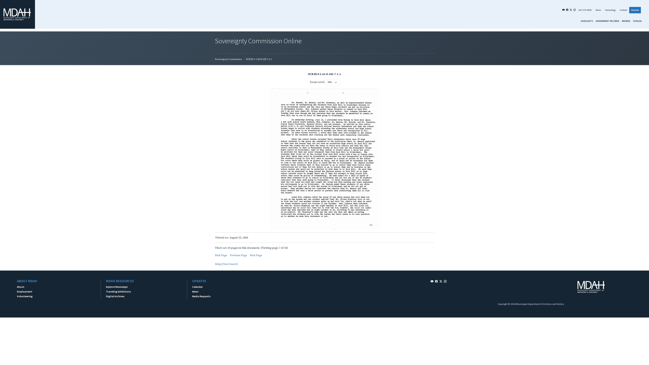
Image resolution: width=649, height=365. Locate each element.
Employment (24, 291)
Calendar (197, 286)
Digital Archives (115, 296)
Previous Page (238, 255)
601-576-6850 (585, 10)
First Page (221, 255)
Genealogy (610, 10)
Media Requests (201, 296)
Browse (626, 21)
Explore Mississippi (117, 286)
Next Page (256, 255)
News (598, 10)
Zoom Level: (317, 82)
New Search (230, 264)
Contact (623, 10)
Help (218, 264)
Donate (635, 10)
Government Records (607, 21)
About (20, 286)
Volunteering (24, 296)
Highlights (587, 21)
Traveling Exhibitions (118, 291)
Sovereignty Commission (228, 59)
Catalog (637, 21)
